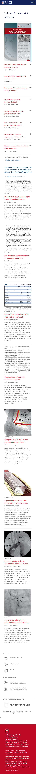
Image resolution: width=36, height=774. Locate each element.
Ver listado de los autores (16, 657)
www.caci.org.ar (24, 746)
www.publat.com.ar (25, 767)
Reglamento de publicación (13, 160)
